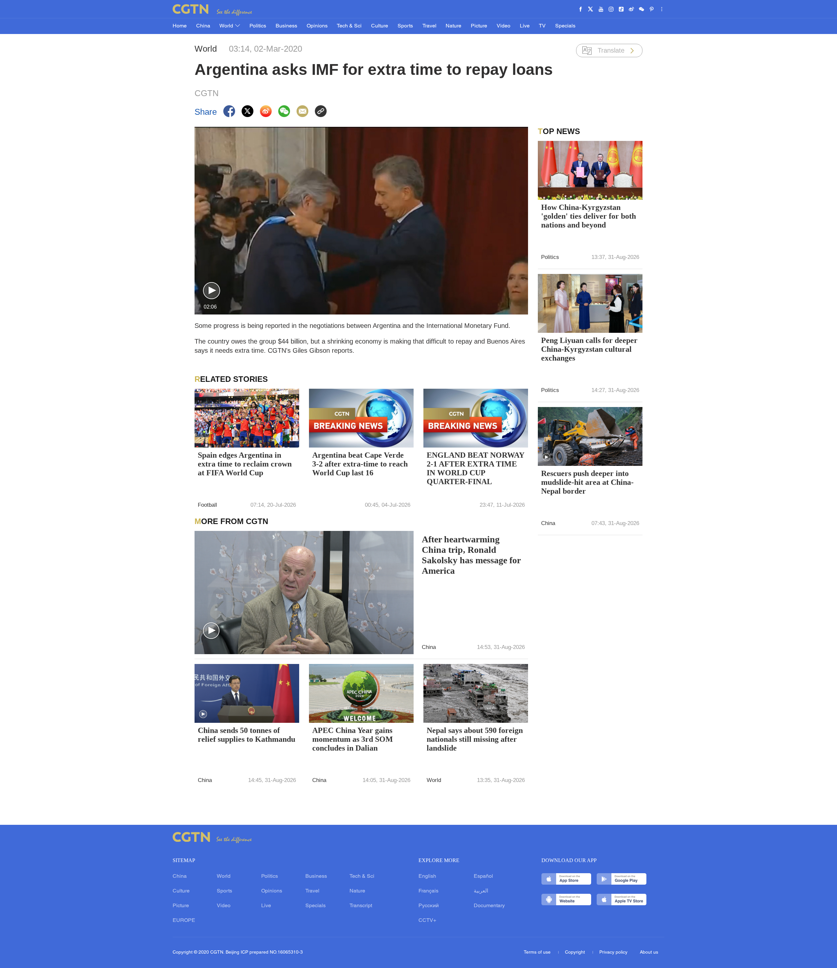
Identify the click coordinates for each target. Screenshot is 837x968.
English (427, 876)
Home (180, 26)
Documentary (489, 906)
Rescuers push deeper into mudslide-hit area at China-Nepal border (587, 482)
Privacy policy (613, 952)
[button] (211, 291)
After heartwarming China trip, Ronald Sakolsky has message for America (471, 555)
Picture (479, 26)
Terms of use (538, 952)
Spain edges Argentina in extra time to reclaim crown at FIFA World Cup (245, 464)
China (203, 26)
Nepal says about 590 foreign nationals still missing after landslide (475, 739)
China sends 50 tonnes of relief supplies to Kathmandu (246, 734)
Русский (428, 906)
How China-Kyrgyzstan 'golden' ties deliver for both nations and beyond (588, 216)
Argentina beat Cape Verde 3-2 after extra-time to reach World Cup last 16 (360, 464)
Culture (379, 26)
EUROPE (184, 920)
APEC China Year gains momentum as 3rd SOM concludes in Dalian (352, 739)
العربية (481, 891)
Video (503, 26)
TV (542, 26)
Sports (405, 26)
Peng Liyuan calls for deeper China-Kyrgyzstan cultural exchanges (589, 349)
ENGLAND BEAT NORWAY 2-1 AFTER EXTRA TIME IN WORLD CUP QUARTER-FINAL (475, 468)
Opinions (317, 26)
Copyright (575, 952)
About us (649, 952)
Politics (257, 26)
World (226, 26)
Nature (453, 26)
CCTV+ (427, 920)
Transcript (361, 906)
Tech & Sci (349, 26)
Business (286, 26)
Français (428, 891)
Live (525, 26)
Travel (429, 26)
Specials (565, 26)
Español (483, 876)
